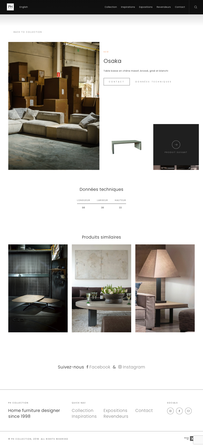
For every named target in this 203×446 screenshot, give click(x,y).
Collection (111, 7)
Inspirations (128, 7)
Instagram (133, 367)
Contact (180, 7)
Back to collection (28, 32)
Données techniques (153, 81)
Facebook (99, 367)
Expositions (146, 7)
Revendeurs (164, 7)
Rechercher (196, 6)
